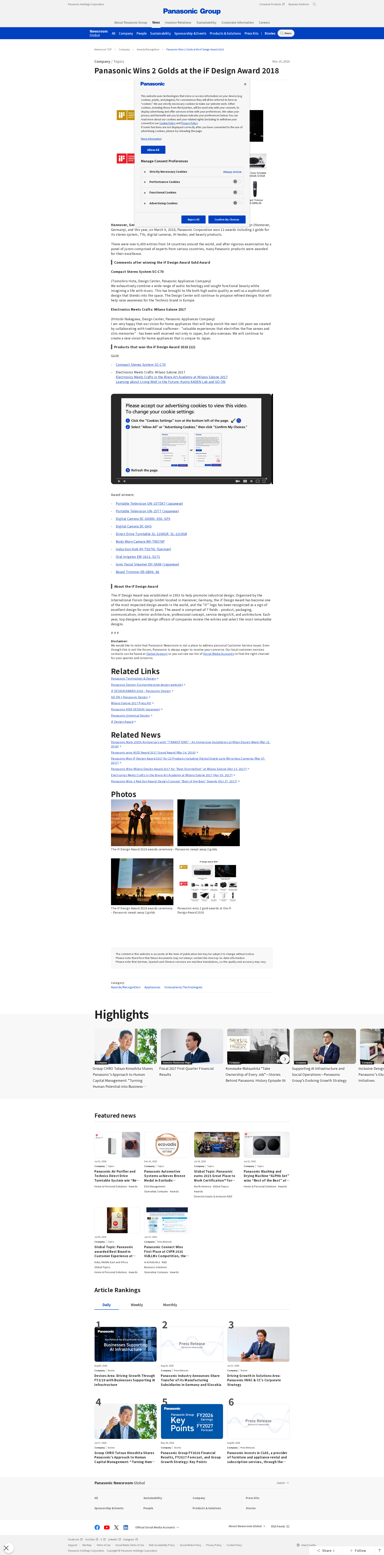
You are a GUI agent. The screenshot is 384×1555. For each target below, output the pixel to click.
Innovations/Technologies (183, 987)
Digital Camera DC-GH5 (134, 526)
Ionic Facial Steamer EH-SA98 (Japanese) (147, 564)
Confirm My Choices (227, 219)
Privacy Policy (214, 1545)
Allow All (153, 150)
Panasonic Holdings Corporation (86, 4)
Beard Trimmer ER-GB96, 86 (137, 571)
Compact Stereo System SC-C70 (141, 364)
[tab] (137, 1304)
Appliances (152, 987)
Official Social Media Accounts (155, 1527)
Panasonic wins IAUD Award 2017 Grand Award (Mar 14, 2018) (153, 752)
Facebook (73, 1539)
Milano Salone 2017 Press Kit (131, 703)
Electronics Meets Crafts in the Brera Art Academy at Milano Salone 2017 (172, 376)
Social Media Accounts (218, 654)
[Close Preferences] (9, 1548)
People (142, 33)
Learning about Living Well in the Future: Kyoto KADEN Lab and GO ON (171, 381)
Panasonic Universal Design (130, 715)
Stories (270, 33)
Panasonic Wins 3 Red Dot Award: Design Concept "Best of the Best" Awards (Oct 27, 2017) (174, 781)
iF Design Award (122, 722)
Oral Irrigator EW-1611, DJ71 (138, 556)
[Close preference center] (245, 84)
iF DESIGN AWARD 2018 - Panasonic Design (141, 691)
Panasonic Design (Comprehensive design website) (147, 685)
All (113, 33)
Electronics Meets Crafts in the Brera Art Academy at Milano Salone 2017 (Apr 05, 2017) (171, 775)
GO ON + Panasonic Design (129, 697)
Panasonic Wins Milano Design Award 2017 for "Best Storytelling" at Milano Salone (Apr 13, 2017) (178, 769)
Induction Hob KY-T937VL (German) (143, 549)
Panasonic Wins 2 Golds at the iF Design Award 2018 (195, 49)
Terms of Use (103, 1545)
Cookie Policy (234, 1545)
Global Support (157, 654)
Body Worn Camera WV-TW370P (140, 541)
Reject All (193, 219)
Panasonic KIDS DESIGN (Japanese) (135, 709)
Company (126, 33)
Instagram (128, 1539)
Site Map (87, 1545)
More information (151, 139)
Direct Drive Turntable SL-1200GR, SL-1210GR (151, 533)
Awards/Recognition (148, 49)
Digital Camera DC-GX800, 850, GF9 (143, 518)
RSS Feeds (278, 1526)
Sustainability (160, 33)
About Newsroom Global (245, 1526)
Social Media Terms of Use (129, 1545)
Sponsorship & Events (190, 33)
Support (72, 1545)
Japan (280, 1482)
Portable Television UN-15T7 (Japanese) (147, 511)
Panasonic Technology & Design (133, 678)
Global (99, 33)
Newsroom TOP (103, 49)
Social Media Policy (190, 1545)
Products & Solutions (225, 33)
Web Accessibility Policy (162, 1545)
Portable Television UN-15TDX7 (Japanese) (149, 503)
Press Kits (252, 33)
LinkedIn (112, 1539)
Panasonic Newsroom (119, 1482)
